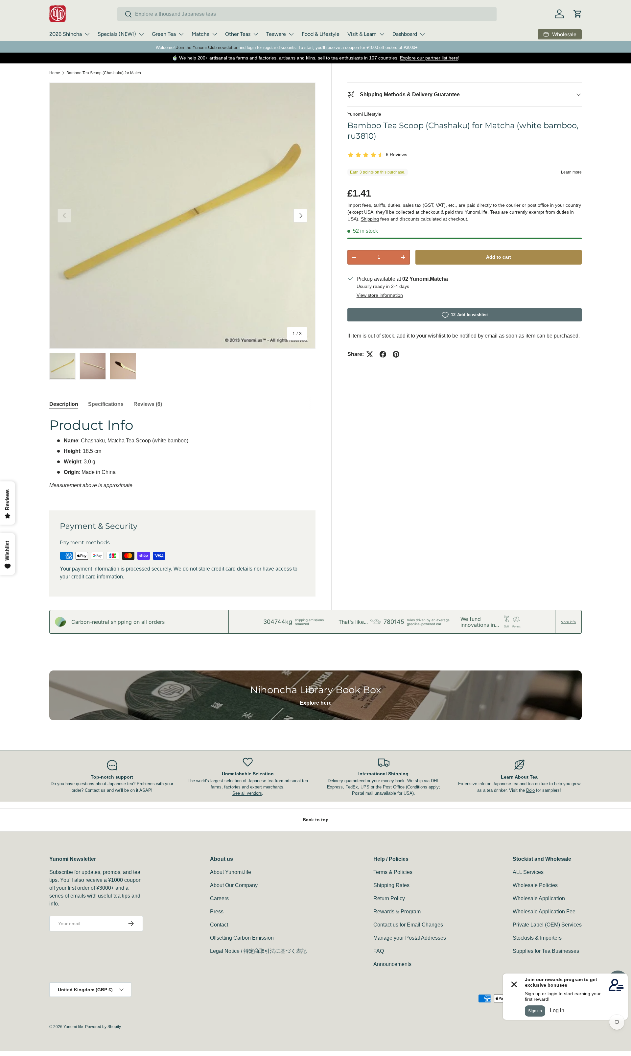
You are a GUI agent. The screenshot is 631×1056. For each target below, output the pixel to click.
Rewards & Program (397, 911)
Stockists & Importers (537, 938)
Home (54, 73)
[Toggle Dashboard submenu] (422, 34)
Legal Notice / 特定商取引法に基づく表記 (258, 951)
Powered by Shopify (103, 1026)
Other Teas (237, 34)
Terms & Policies (392, 872)
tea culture (538, 783)
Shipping (370, 219)
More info (568, 622)
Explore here (316, 703)
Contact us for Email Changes (408, 924)
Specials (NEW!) (117, 34)
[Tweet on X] (369, 354)
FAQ (378, 951)
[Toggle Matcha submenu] (215, 34)
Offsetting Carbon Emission (242, 938)
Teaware (276, 34)
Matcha (200, 34)
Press (216, 911)
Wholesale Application (539, 898)
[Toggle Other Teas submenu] (256, 34)
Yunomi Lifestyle (364, 114)
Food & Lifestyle (320, 34)
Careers (219, 898)
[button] (578, 14)
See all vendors (247, 793)
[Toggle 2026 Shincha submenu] (87, 34)
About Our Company (234, 885)
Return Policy (389, 898)
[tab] (63, 404)
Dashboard (404, 34)
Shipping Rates (391, 885)
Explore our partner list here (429, 57)
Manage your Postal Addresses (409, 938)
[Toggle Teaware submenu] (291, 34)
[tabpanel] (182, 455)
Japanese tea (505, 783)
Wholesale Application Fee (544, 911)
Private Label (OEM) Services (547, 924)
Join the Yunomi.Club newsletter (206, 47)
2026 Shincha (65, 34)
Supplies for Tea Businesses (546, 951)
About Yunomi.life (230, 872)
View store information (380, 295)
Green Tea (164, 34)
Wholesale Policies (535, 885)
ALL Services (528, 872)
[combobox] (307, 14)
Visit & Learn (362, 34)
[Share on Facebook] (382, 354)
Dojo (530, 790)
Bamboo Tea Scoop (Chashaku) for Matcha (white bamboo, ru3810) (105, 73)
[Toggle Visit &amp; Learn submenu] (382, 34)
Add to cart (498, 257)
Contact (219, 924)
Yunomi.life (73, 1026)
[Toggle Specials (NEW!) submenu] (141, 34)
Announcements (392, 964)
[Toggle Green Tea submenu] (181, 34)
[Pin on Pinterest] (396, 354)
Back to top (316, 819)
